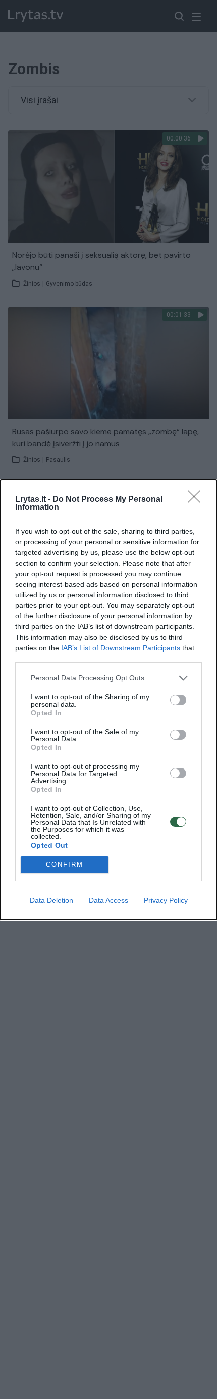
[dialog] (108, 700)
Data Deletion (51, 900)
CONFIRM (64, 864)
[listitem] (108, 678)
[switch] (178, 700)
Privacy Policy (166, 900)
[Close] (197, 499)
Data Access (108, 900)
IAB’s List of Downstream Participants (120, 648)
